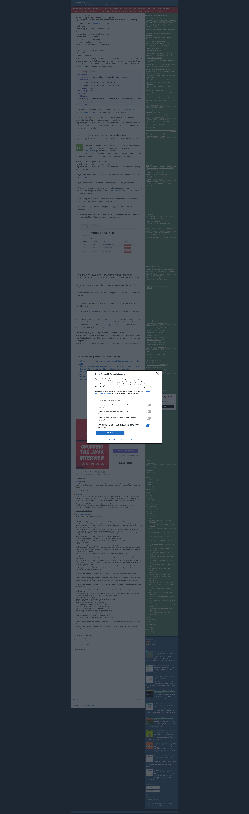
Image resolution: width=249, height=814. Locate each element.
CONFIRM (110, 433)
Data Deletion (113, 440)
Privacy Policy (135, 440)
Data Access (124, 440)
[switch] (148, 405)
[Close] (158, 374)
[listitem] (124, 401)
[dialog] (124, 407)
